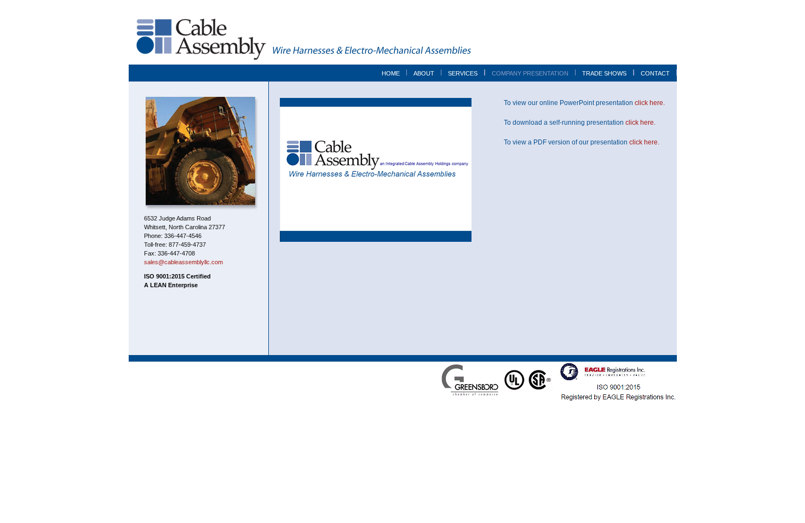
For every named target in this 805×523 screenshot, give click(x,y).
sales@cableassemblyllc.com (183, 262)
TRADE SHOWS (604, 73)
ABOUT (423, 73)
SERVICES (463, 73)
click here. (650, 103)
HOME (391, 73)
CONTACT (655, 73)
